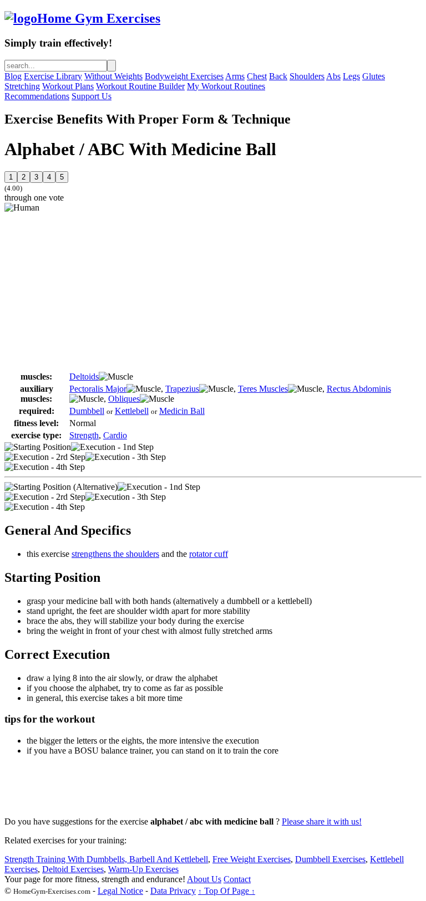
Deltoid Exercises (73, 869)
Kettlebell (132, 411)
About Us (204, 879)
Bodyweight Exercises (184, 76)
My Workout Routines (226, 86)
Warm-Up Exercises (143, 869)
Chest (257, 76)
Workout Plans (68, 86)
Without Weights (113, 76)
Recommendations (36, 96)
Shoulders (307, 76)
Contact (237, 879)
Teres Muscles (263, 388)
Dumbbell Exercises (330, 859)
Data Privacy (173, 890)
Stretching (22, 86)
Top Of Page (226, 890)
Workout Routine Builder (140, 86)
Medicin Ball (182, 411)
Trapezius (182, 388)
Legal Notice (120, 890)
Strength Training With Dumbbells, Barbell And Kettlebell (106, 859)
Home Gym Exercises (98, 18)
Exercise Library (53, 76)
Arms (235, 76)
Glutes (373, 76)
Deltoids (84, 376)
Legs (351, 76)
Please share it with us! (322, 821)
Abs (333, 76)
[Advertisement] (97, 290)
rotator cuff (208, 554)
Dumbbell (86, 411)
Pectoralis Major (97, 388)
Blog (13, 76)
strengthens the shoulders (115, 554)
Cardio (115, 435)
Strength (84, 435)
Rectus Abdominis (359, 388)
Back (278, 76)
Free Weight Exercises (251, 859)
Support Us (91, 96)
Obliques (124, 398)
